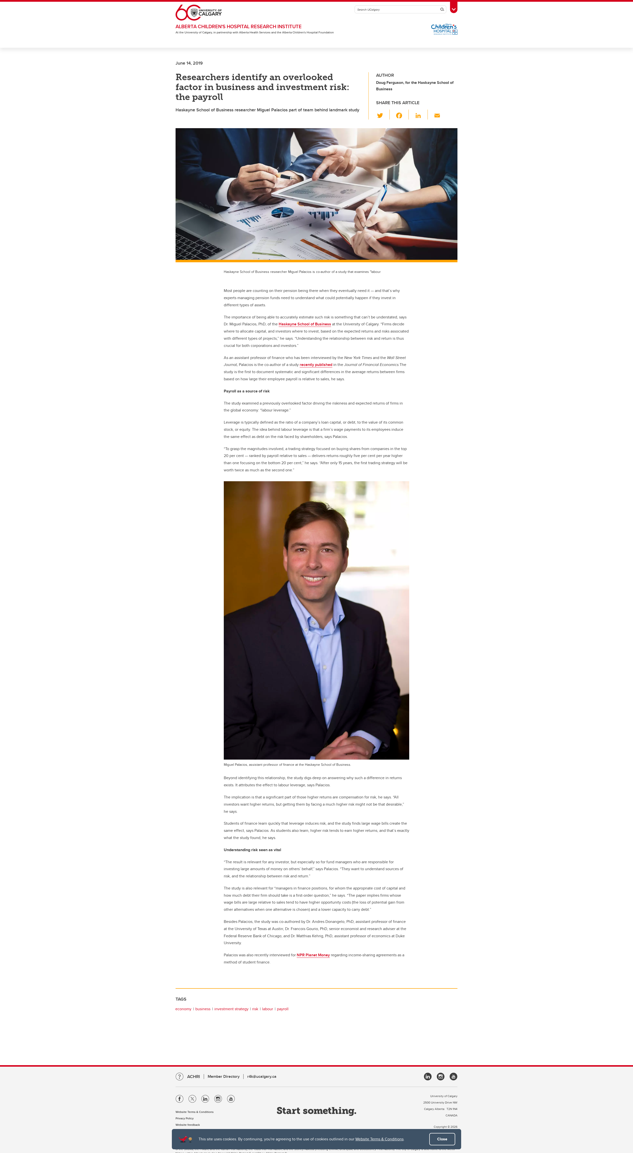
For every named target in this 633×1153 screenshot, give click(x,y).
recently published (316, 364)
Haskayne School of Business (305, 324)
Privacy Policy (185, 1118)
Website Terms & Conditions (379, 1139)
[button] (383, 115)
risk (255, 1009)
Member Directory (224, 1076)
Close (442, 1139)
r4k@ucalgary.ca (261, 1076)
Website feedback (188, 1125)
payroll (283, 1009)
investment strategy (231, 1009)
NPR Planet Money (313, 955)
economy (183, 1009)
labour (267, 1009)
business (202, 1009)
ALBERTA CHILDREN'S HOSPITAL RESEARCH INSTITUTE (239, 26)
